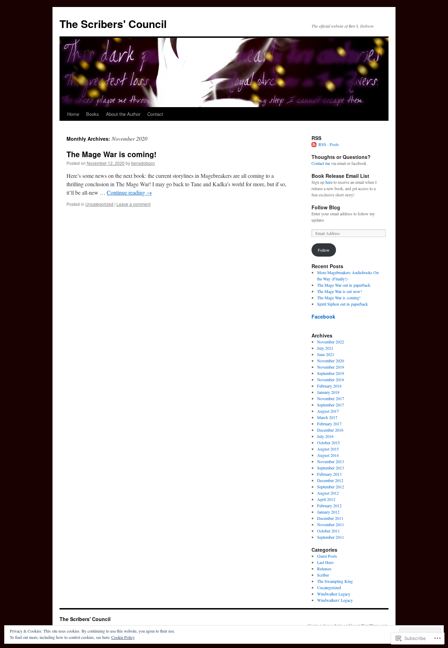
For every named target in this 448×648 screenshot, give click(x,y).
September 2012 (330, 486)
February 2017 (329, 423)
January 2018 (328, 392)
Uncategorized (99, 204)
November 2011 (330, 524)
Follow (324, 250)
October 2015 (328, 442)
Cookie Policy (123, 637)
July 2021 (325, 348)
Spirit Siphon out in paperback (342, 304)
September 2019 (330, 373)
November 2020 (330, 360)
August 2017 (328, 411)
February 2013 (329, 474)
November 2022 (330, 341)
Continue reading (129, 192)
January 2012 (328, 512)
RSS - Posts (328, 144)
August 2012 (328, 493)
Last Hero (325, 562)
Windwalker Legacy (333, 594)
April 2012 (326, 499)
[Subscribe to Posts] (314, 144)
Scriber (323, 575)
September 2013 (330, 468)
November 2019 (330, 367)
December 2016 (330, 430)
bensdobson (143, 163)
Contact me (321, 163)
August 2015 (328, 449)
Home (73, 114)
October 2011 (328, 531)
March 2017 (327, 417)
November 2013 (330, 461)
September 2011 (330, 537)
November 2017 (330, 398)
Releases (324, 568)
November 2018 (330, 379)
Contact (155, 114)
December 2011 (330, 518)
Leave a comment (133, 204)
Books (92, 114)
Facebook (323, 316)
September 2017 (330, 404)
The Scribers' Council (113, 23)
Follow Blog (326, 207)
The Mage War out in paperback (343, 285)
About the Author (123, 114)
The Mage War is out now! (339, 291)
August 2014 (328, 455)
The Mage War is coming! (111, 154)
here (329, 182)
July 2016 (325, 436)
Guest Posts (327, 556)
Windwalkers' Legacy (335, 600)
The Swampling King (335, 581)
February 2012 (329, 505)
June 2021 (325, 354)
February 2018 (329, 386)
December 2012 (330, 480)
